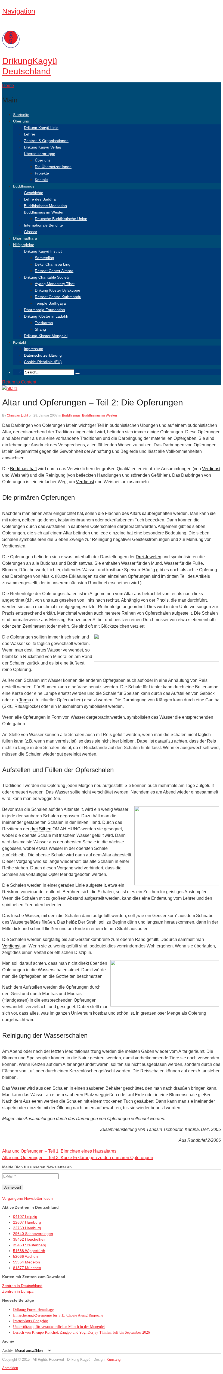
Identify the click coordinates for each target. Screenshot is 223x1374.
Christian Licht (17, 415)
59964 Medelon (26, 1262)
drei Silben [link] (40, 829)
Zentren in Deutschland (22, 1285)
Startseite (21, 114)
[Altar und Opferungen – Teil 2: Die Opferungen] (9, 388)
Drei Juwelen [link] (148, 556)
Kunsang (113, 1359)
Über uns (21, 121)
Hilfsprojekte (23, 245)
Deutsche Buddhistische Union (61, 219)
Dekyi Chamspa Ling (52, 264)
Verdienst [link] (211, 468)
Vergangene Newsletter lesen (27, 1198)
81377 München (27, 1268)
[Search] (77, 373)
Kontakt (41, 180)
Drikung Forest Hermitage (33, 1310)
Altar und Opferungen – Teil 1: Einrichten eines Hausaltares (59, 1151)
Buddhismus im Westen (44, 212)
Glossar (30, 232)
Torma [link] (25, 700)
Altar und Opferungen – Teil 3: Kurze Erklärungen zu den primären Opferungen (77, 1157)
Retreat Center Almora (54, 271)
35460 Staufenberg (29, 1245)
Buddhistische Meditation (45, 206)
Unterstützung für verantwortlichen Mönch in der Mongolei (59, 1327)
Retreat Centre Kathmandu (58, 297)
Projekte (42, 173)
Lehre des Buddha (40, 199)
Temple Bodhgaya (50, 303)
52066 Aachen (25, 1256)
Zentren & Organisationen (46, 140)
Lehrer (29, 134)
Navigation (18, 11)
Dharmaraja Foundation (44, 310)
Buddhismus (23, 186)
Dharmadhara (25, 238)
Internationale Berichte (43, 225)
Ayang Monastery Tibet (55, 284)
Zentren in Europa (17, 1291)
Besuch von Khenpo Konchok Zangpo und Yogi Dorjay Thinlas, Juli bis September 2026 (81, 1332)
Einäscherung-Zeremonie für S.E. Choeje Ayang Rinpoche (58, 1315)
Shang (40, 329)
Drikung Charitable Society (47, 277)
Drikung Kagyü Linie (41, 127)
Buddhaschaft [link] (23, 468)
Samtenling (44, 258)
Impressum (33, 349)
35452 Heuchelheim (30, 1239)
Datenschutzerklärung (43, 355)
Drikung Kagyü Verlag (42, 147)
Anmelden (10, 1368)
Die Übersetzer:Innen (53, 167)
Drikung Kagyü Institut (43, 251)
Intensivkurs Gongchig (30, 1321)
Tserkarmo (44, 323)
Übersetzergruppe (39, 153)
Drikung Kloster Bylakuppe (57, 290)
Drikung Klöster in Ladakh (46, 316)
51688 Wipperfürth (29, 1251)
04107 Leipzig (25, 1216)
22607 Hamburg (27, 1222)
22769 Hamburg (27, 1228)
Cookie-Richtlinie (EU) (43, 362)
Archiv (7, 1351)
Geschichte (33, 193)
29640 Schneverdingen (33, 1233)
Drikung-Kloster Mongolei (45, 336)
